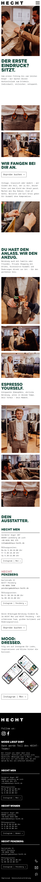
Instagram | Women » (13, 833)
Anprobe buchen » (14, 174)
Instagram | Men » (12, 561)
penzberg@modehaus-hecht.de (15, 588)
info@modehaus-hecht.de (12, 543)
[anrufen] (36, 861)
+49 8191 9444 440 (9, 817)
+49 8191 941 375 (9, 540)
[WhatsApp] (36, 874)
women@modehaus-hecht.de (12, 819)
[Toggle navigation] (38, 3)
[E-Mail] (36, 867)
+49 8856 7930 (8, 586)
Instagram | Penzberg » (14, 603)
